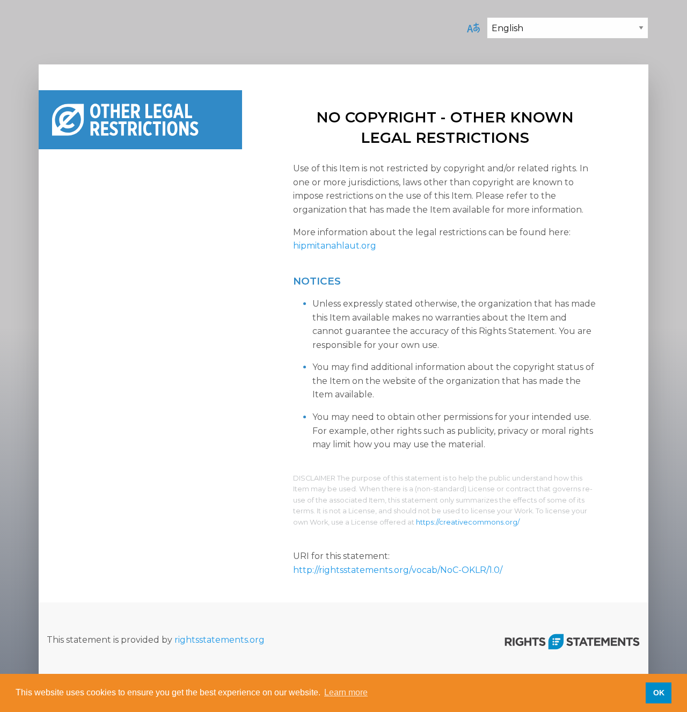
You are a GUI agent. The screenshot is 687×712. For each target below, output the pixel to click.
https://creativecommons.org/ (468, 522)
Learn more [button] (346, 692)
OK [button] (658, 692)
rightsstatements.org (219, 640)
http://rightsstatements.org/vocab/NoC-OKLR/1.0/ (397, 570)
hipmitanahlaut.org (334, 246)
